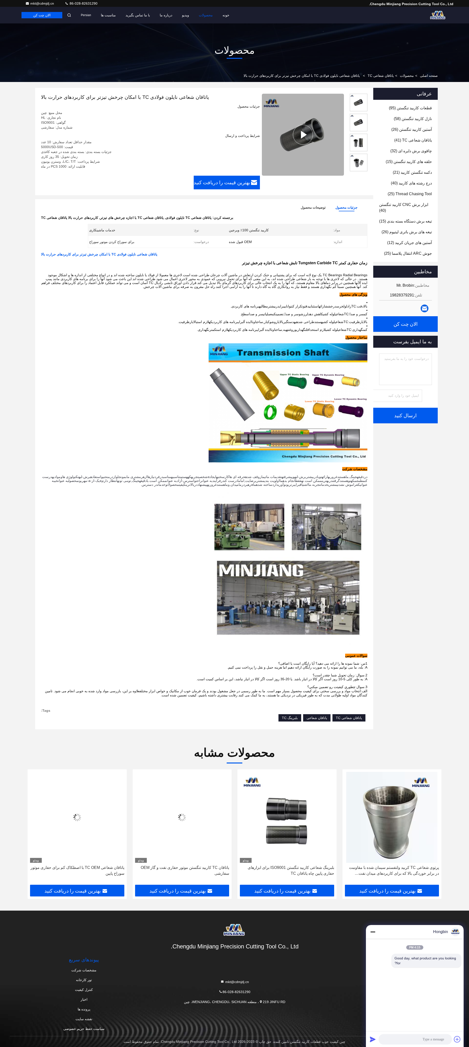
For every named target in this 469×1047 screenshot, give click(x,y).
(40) (411, 183)
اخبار (84, 999)
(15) (409, 162)
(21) (412, 172)
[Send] (373, 1039)
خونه (226, 15)
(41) (413, 140)
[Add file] (457, 1039)
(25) (410, 194)
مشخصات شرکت (83, 970)
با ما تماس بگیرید (138, 15)
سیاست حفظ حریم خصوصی (84, 1029)
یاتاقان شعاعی (317, 718)
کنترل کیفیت (84, 990)
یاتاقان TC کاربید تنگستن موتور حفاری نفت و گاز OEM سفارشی (290, 870)
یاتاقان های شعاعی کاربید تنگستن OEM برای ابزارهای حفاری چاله (81, 870)
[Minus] (373, 932)
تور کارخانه (84, 980)
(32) (411, 151)
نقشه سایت (83, 1019)
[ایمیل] (424, 308)
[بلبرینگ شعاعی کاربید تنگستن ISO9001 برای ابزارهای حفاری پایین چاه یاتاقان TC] (392, 817)
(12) (409, 243)
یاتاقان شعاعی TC (381, 76)
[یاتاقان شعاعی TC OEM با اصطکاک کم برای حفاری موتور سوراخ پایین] (182, 817)
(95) (410, 108)
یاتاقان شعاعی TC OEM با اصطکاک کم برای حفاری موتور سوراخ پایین (182, 870)
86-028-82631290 (83, 3)
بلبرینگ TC (290, 718)
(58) (413, 119)
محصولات (206, 15)
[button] (432, 829)
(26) (411, 129)
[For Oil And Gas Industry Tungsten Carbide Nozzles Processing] (303, 135)
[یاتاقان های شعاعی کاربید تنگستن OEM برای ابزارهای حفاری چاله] (77, 817)
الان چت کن (42, 15)
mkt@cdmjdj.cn (42, 3)
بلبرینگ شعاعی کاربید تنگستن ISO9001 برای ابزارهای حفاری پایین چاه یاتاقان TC (395, 870)
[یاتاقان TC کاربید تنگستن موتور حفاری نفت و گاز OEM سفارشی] (287, 817)
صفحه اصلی (429, 76)
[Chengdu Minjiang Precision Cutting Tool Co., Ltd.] (438, 15)
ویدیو (185, 15)
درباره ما (166, 15)
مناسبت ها (108, 15)
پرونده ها (84, 1009)
